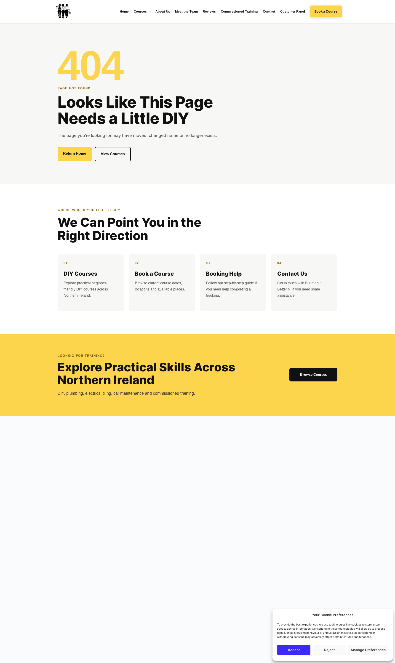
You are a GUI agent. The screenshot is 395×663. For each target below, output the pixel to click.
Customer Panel (292, 11)
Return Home (74, 153)
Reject (329, 650)
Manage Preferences (368, 650)
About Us (162, 11)
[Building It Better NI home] (63, 11)
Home (124, 11)
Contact (269, 11)
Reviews (209, 11)
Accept (294, 650)
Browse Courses (313, 374)
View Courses (113, 154)
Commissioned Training (239, 11)
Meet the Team (186, 11)
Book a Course (326, 11)
